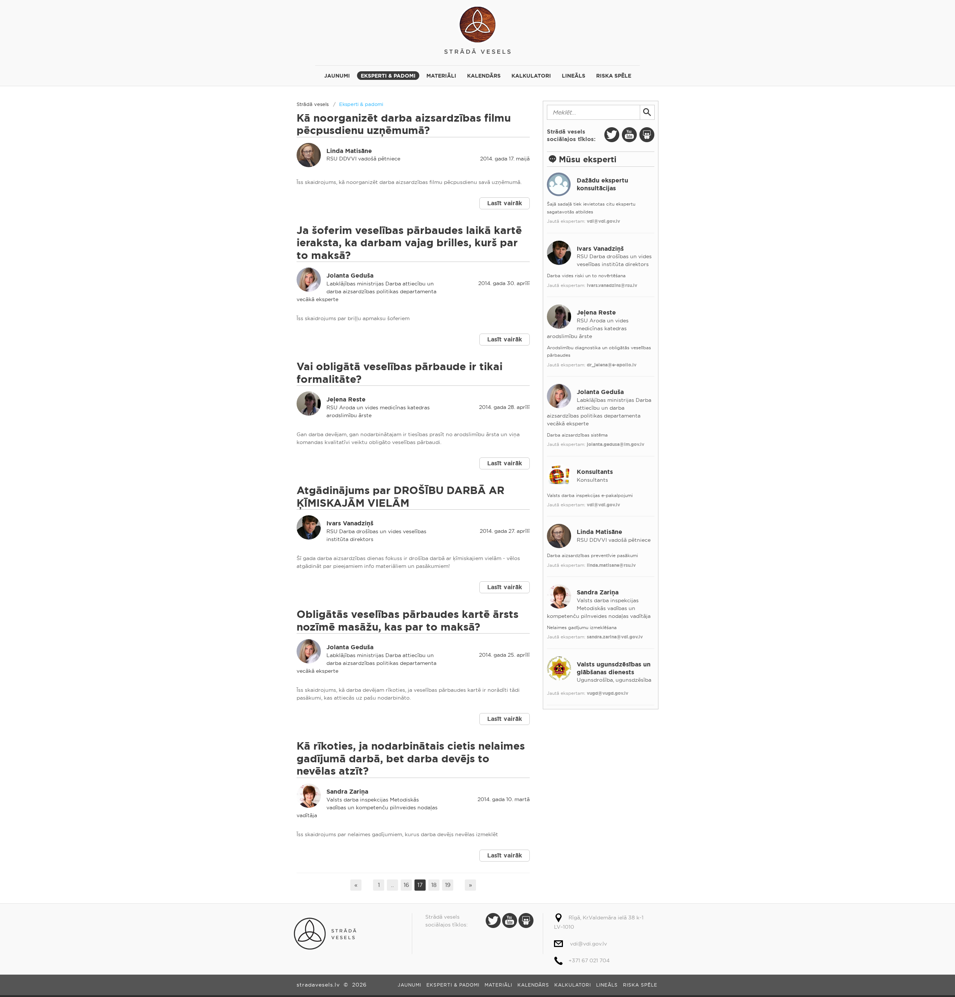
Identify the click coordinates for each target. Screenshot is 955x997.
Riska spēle (613, 75)
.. (392, 884)
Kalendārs (484, 75)
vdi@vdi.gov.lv (603, 221)
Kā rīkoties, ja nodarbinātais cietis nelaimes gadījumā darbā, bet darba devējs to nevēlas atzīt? (411, 758)
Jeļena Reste (346, 399)
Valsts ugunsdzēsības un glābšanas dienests (614, 668)
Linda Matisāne (349, 151)
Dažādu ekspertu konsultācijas (602, 184)
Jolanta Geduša (349, 275)
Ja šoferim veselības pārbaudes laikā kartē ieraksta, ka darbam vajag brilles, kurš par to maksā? (409, 243)
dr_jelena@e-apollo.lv (611, 365)
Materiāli (441, 75)
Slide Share (646, 134)
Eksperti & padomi (388, 75)
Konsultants (595, 472)
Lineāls (573, 75)
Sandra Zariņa (347, 792)
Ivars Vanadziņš (349, 523)
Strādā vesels (477, 29)
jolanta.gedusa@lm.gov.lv (615, 444)
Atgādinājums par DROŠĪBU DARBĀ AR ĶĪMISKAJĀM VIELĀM (400, 497)
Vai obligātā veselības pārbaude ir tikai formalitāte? (399, 373)
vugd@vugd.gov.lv (607, 693)
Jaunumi (337, 75)
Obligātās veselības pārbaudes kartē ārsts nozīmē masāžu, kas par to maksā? (408, 620)
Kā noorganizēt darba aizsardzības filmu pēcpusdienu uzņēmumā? (404, 124)
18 (433, 884)
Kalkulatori (531, 75)
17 (420, 884)
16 (406, 884)
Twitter (611, 134)
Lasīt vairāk (504, 203)
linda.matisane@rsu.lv (611, 565)
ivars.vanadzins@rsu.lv (612, 285)
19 (448, 884)
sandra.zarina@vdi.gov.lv (615, 637)
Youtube (629, 134)
